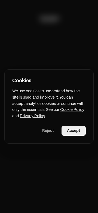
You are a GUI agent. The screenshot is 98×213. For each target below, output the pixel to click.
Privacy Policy (32, 116)
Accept (73, 131)
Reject (48, 131)
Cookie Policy (72, 110)
